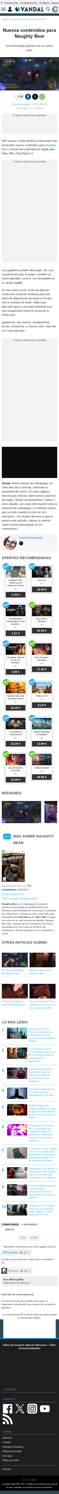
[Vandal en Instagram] (32, 1408)
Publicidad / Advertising (12, 1447)
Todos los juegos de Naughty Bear (20, 898)
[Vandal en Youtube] (44, 1408)
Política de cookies (10, 1460)
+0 (27, 1252)
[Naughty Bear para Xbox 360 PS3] (13, 865)
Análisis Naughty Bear (13, 894)
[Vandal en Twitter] (20, 1408)
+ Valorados (29, 1224)
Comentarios (10, 1224)
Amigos (9, 1229)
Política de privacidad (11, 1451)
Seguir (7, 836)
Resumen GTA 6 (11, 3)
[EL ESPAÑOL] (55, 9)
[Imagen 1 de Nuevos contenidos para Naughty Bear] (21, 812)
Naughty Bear (9, 885)
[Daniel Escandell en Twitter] (21, 543)
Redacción (7, 1438)
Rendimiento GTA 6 (28, 3)
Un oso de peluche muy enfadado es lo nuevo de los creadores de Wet (42, 1004)
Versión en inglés (29, 1480)
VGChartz (6, 1469)
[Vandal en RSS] (7, 1419)
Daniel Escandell (20, 104)
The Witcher (44, 3)
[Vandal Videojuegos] (29, 9)
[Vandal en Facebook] (7, 1408)
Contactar (6, 1442)
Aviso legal (7, 1456)
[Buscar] (48, 9)
